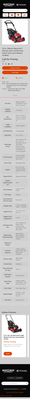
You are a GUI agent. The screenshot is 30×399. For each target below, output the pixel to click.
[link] (18, 15)
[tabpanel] (15, 32)
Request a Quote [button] (15, 68)
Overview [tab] (15, 95)
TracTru (20, 389)
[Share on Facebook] (3, 64)
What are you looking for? (11, 10)
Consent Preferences (6, 396)
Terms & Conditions (19, 392)
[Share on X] (6, 64)
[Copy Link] (12, 64)
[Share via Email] (9, 64)
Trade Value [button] (15, 72)
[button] (5, 15)
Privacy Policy (9, 392)
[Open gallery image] (15, 31)
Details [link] (8, 353)
